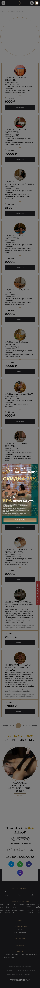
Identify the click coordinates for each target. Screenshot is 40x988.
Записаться (20, 520)
